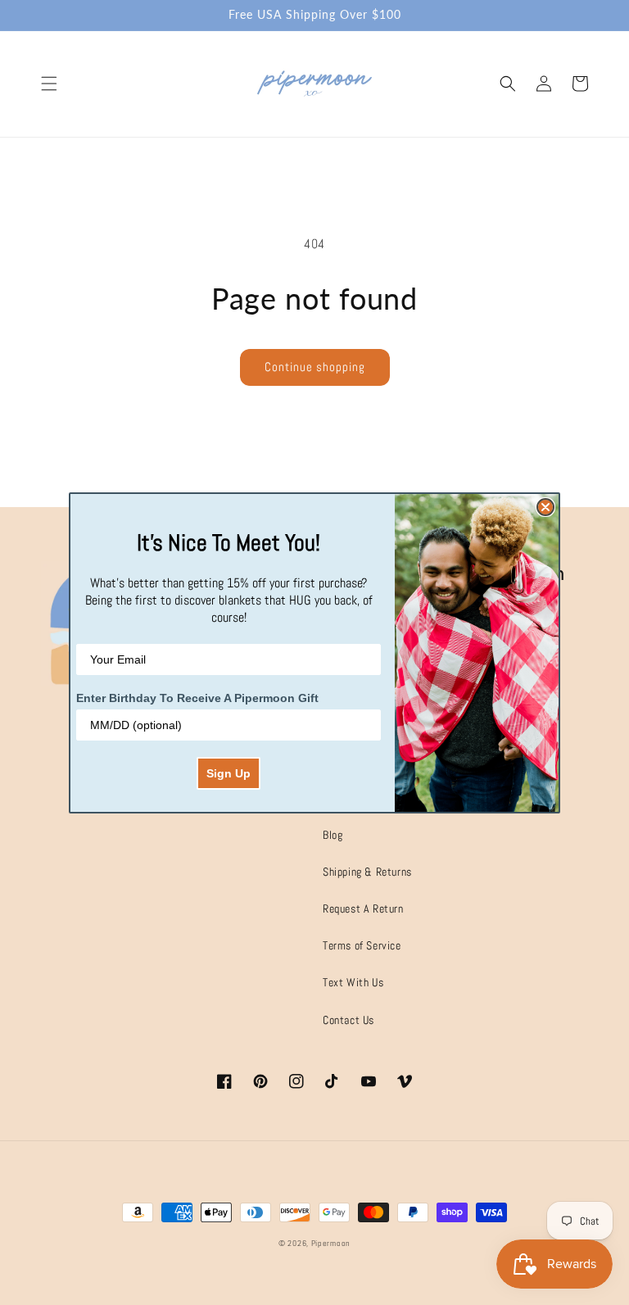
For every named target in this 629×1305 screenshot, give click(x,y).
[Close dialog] (545, 507)
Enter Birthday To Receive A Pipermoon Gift (197, 698)
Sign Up (228, 773)
